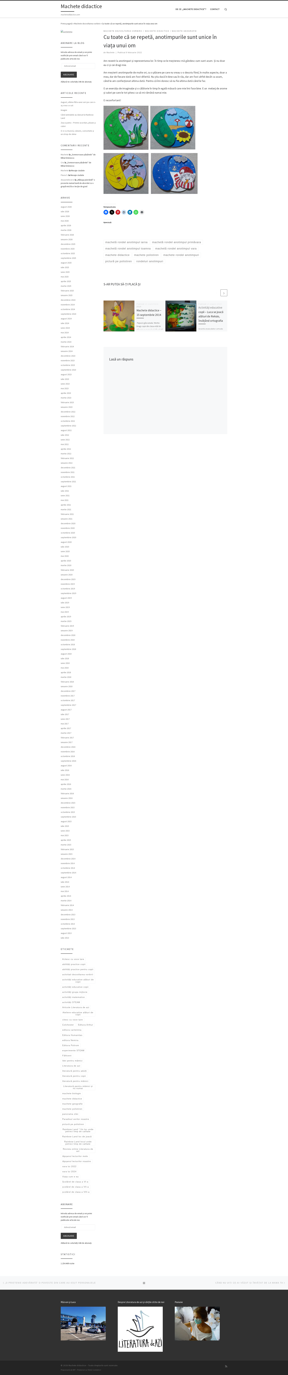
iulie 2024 (65, 323)
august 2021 (66, 486)
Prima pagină (66, 23)
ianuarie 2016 (66, 798)
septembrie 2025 (68, 258)
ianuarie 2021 (66, 518)
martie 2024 (66, 341)
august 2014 (66, 877)
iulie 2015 (65, 826)
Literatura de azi (71, 1066)
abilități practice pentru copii (77, 969)
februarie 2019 (67, 625)
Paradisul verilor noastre (75, 1119)
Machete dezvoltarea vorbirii (87, 23)
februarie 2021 (67, 514)
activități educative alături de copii (78, 980)
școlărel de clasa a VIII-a (76, 1192)
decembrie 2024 (68, 300)
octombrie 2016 (68, 756)
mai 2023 (65, 388)
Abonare (68, 74)
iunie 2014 (65, 886)
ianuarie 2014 (66, 910)
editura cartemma (71, 1030)
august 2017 (66, 709)
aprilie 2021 (66, 504)
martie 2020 (66, 565)
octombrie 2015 (68, 812)
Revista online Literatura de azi (78, 1150)
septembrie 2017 (68, 705)
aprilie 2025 (66, 281)
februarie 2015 (67, 849)
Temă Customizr (94, 1370)
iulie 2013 (65, 937)
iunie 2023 (65, 383)
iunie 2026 (65, 216)
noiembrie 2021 (68, 472)
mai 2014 (65, 891)
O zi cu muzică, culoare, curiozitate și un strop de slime (77, 132)
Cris (62, 162)
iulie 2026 (65, 211)
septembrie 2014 (68, 872)
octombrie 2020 (68, 532)
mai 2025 (65, 276)
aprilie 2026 (66, 225)
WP (74, 1370)
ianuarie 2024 (66, 351)
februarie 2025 (67, 290)
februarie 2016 (67, 793)
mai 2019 (65, 612)
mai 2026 (65, 220)
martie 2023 (66, 397)
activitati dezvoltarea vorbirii (77, 974)
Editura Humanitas (72, 1035)
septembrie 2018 (68, 649)
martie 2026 (66, 230)
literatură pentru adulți (74, 1071)
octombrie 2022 (68, 421)
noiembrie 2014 (68, 863)
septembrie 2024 (68, 314)
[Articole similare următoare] (223, 292)
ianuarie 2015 (66, 854)
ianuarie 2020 (66, 574)
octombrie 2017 (68, 700)
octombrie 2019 (68, 588)
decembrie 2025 (68, 244)
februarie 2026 (67, 234)
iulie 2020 (65, 546)
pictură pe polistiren (73, 1124)
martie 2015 (66, 844)
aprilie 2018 (66, 672)
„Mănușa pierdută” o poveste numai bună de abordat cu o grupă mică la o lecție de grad (78, 183)
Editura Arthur (85, 1025)
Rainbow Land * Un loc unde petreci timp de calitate (78, 1130)
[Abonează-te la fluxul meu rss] (226, 1366)
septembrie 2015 (68, 816)
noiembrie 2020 (68, 528)
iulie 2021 (65, 490)
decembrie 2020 (68, 523)
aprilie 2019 (66, 616)
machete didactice (72, 1098)
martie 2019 (66, 621)
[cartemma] (66, 31)
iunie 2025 (65, 272)
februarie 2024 (67, 346)
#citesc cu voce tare (73, 959)
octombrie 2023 (68, 365)
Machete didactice (77, 1365)
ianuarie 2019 (66, 630)
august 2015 (66, 821)
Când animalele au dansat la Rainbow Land (77, 116)
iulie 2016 (65, 770)
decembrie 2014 (68, 858)
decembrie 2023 (68, 355)
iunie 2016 (65, 774)
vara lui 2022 (69, 1166)
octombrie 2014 (68, 868)
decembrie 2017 (68, 691)
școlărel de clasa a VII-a (75, 1187)
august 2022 (66, 430)
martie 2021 (66, 509)
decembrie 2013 (68, 914)
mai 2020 (65, 556)
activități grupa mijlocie (74, 992)
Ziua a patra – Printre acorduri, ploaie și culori (78, 124)
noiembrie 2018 (68, 639)
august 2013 (66, 933)
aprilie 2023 (66, 393)
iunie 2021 (65, 495)
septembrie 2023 (68, 369)
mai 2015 (65, 835)
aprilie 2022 (66, 449)
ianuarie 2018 (66, 686)
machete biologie (71, 1093)
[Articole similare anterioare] (216, 292)
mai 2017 (65, 723)
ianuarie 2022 (66, 463)
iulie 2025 (65, 267)
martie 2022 (66, 453)
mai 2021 (65, 500)
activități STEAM (71, 1002)
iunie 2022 (65, 439)
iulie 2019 (65, 602)
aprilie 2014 (66, 896)
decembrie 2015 (68, 802)
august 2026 (66, 206)
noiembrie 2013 (68, 919)
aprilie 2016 (66, 784)
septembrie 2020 (68, 537)
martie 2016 (66, 788)
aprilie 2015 (66, 840)
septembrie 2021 (68, 481)
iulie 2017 (65, 714)
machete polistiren (72, 1109)
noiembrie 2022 (68, 416)
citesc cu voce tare (72, 1019)
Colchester (68, 1025)
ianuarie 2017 (66, 742)
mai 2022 (65, 444)
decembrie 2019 (68, 579)
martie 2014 (66, 900)
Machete (110, 53)
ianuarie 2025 (66, 295)
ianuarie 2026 (66, 239)
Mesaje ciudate (78, 170)
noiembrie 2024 (68, 304)
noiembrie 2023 (68, 360)
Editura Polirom (70, 1045)
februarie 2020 (67, 570)
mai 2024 (65, 332)
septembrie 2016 (68, 761)
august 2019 (66, 598)
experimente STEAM (73, 1050)
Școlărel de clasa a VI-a (75, 1182)
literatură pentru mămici (75, 1081)
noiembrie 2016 (68, 751)
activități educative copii (75, 987)
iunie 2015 (65, 830)
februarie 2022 (67, 458)
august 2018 (66, 653)
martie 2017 (66, 733)
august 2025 (66, 262)
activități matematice (73, 997)
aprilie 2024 (66, 337)
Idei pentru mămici (72, 1060)
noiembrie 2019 (68, 584)
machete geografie (72, 1104)
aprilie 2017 (66, 728)
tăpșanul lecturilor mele (75, 1156)
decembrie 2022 (68, 411)
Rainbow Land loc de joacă (77, 1136)
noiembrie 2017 (68, 695)
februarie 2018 (67, 681)
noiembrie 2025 (68, 248)
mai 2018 (65, 667)
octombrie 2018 (68, 644)
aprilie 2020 (66, 560)
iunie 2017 (65, 719)
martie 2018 (66, 677)
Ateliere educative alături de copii (78, 1013)
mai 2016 (65, 779)
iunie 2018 (65, 663)
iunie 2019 (65, 607)
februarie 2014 (67, 905)
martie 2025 (66, 286)
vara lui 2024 (69, 1171)
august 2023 (66, 374)
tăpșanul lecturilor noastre (76, 1161)
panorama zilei (70, 1114)
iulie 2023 (65, 379)
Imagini (64, 110)
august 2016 (66, 765)
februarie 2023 (67, 402)
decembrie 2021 (68, 467)
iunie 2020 (65, 551)
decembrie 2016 (68, 747)
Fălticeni (67, 1055)
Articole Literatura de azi (75, 1007)
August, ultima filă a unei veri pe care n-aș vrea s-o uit (78, 104)
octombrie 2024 (68, 309)
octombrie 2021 (68, 477)
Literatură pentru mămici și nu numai (78, 1087)
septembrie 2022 (68, 425)
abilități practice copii (74, 964)
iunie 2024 (65, 328)
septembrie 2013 (68, 928)
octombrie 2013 (68, 923)
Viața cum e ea (70, 1176)
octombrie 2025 (68, 253)
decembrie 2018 (68, 635)
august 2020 (66, 542)
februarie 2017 (67, 737)
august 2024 (66, 318)
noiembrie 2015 (68, 807)
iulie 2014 (65, 882)
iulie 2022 (65, 435)
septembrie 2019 (68, 593)
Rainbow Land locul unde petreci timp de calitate (78, 1142)
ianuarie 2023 (66, 407)
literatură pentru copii (74, 1076)
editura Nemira (70, 1040)
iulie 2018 (65, 658)
